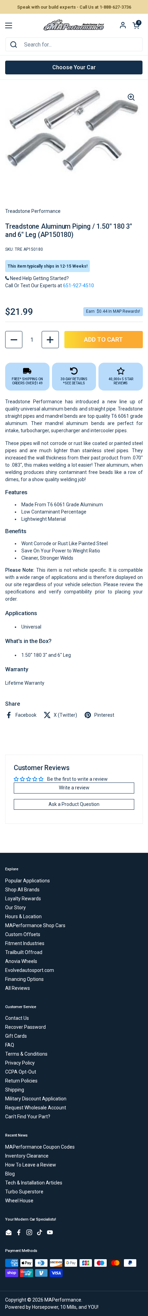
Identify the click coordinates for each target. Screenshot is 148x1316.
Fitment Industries (24, 943)
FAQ (9, 1045)
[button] (136, 25)
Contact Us (17, 1018)
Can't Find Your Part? (27, 1116)
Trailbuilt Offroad (23, 952)
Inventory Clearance (27, 1156)
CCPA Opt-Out (20, 1072)
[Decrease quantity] (13, 339)
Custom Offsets (22, 934)
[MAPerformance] (74, 25)
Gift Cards (16, 1036)
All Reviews (17, 988)
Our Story (15, 907)
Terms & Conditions (26, 1054)
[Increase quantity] (50, 339)
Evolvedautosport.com (29, 970)
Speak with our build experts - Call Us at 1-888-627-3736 (74, 7)
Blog (10, 1174)
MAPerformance (62, 1300)
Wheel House (19, 1200)
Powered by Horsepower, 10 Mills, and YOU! (51, 1307)
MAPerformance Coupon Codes (40, 1147)
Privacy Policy (20, 1063)
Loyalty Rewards (23, 898)
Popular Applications (27, 880)
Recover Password (25, 1027)
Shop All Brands (22, 889)
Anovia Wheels (21, 961)
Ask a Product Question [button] (74, 804)
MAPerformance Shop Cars (35, 925)
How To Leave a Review (30, 1165)
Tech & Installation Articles (33, 1182)
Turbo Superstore (24, 1191)
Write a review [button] (74, 787)
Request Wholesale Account (35, 1107)
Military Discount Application (35, 1098)
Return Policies (21, 1081)
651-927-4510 (78, 285)
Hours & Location (23, 916)
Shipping (14, 1089)
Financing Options (24, 979)
